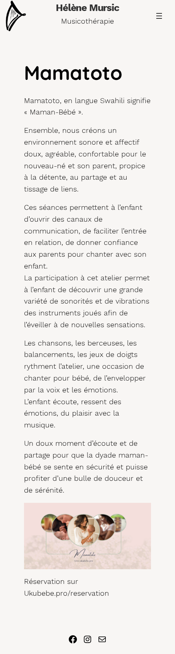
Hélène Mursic (87, 7)
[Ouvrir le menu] (159, 16)
